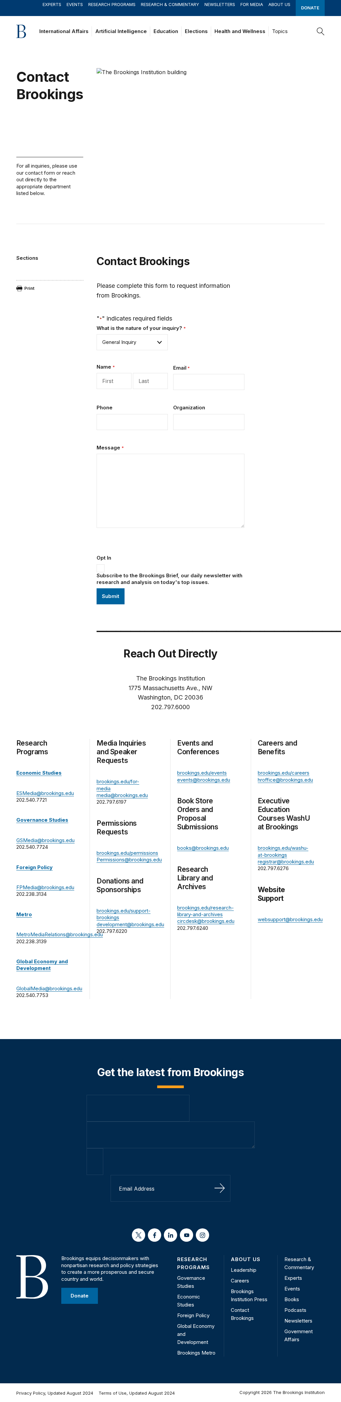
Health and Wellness (239, 31)
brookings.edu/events (202, 773)
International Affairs (64, 31)
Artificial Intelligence (121, 31)
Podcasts (295, 1310)
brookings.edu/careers (283, 773)
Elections (196, 31)
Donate (310, 7)
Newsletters (219, 4)
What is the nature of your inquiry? (141, 328)
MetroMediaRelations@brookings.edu (59, 934)
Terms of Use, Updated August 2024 (137, 1393)
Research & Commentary (170, 4)
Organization (189, 407)
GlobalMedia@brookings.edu (49, 988)
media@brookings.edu (122, 795)
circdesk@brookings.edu (205, 921)
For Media (251, 4)
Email (181, 368)
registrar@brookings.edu (286, 861)
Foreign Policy (193, 1315)
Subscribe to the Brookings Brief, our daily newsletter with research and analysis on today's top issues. (169, 578)
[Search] (321, 31)
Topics (280, 31)
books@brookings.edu (203, 848)
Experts (52, 4)
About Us (279, 4)
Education (166, 31)
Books (291, 1299)
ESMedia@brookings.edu (45, 793)
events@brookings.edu (203, 780)
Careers (240, 1280)
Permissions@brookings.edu (129, 859)
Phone (105, 407)
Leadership (243, 1270)
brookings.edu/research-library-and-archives (205, 911)
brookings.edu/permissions (127, 853)
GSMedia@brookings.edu (45, 840)
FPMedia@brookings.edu (45, 887)
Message (110, 447)
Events (75, 4)
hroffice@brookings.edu (285, 780)
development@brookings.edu (130, 924)
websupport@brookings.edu (290, 919)
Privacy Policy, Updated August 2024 (54, 1393)
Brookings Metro (196, 1353)
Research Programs (112, 4)
